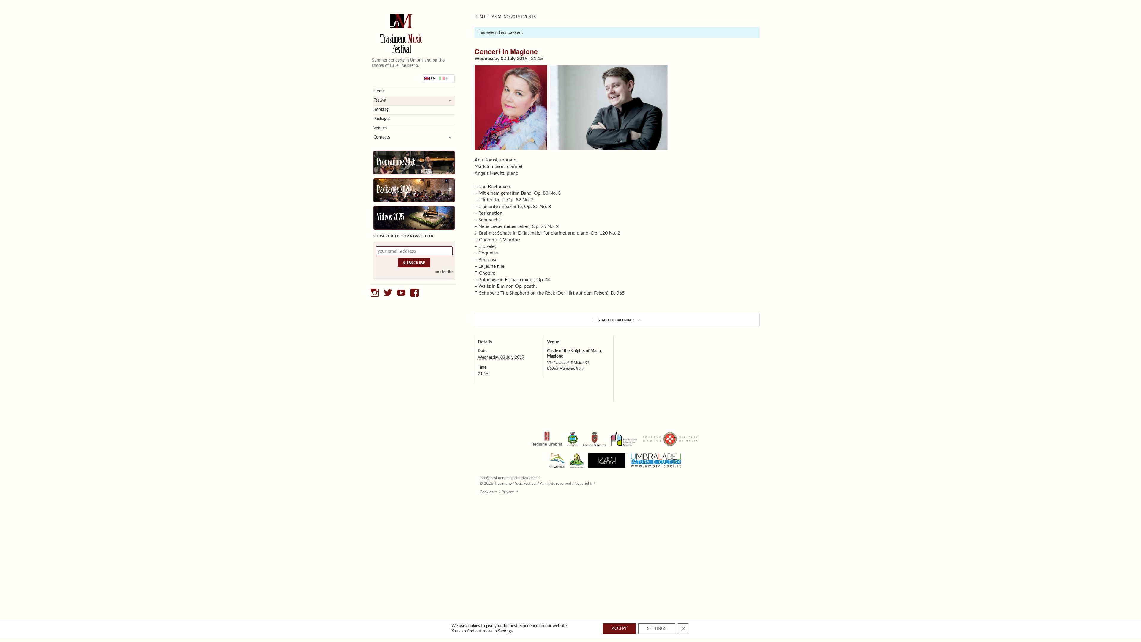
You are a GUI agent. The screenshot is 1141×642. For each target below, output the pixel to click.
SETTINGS (656, 629)
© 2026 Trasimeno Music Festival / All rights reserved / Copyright (536, 483)
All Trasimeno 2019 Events (507, 17)
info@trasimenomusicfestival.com (508, 478)
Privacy (508, 492)
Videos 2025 (390, 218)
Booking (380, 110)
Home (379, 91)
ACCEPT (619, 629)
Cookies (486, 492)
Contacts (381, 137)
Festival (380, 100)
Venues (380, 128)
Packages (381, 119)
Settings (505, 631)
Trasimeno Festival (401, 45)
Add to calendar (618, 319)
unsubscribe (444, 271)
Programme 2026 (396, 162)
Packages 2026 (394, 190)
